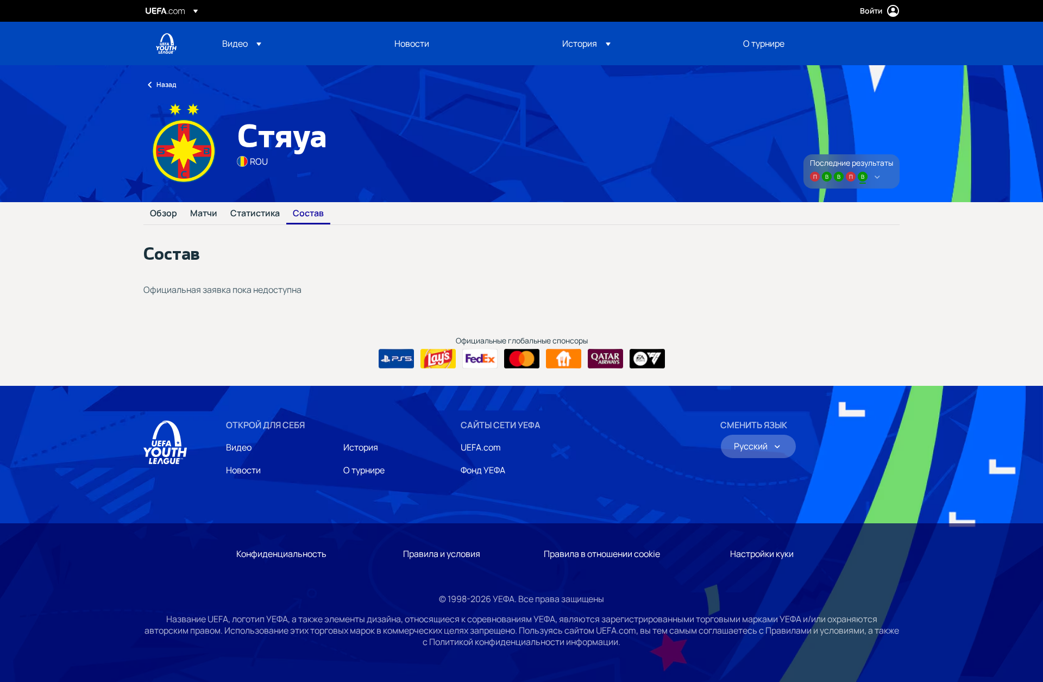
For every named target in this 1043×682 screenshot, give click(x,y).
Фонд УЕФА (483, 470)
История (360, 447)
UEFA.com (481, 447)
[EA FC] (647, 358)
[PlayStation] (396, 358)
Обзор (163, 213)
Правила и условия (441, 554)
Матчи (203, 213)
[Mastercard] (521, 358)
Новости (243, 470)
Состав (308, 213)
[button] (241, 43)
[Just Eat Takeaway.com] (563, 358)
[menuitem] (294, 43)
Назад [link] (166, 84)
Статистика (255, 213)
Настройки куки (762, 554)
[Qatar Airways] (605, 358)
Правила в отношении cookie (602, 554)
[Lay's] (438, 358)
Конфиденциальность (281, 554)
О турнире (364, 470)
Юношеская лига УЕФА (166, 43)
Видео (239, 447)
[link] (411, 43)
